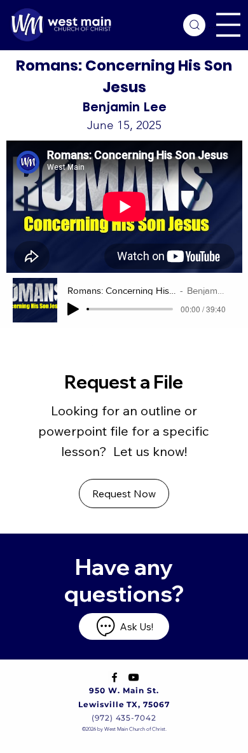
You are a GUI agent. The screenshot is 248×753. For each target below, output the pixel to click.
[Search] (194, 25)
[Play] (73, 309)
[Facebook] (114, 677)
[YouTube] (133, 677)
